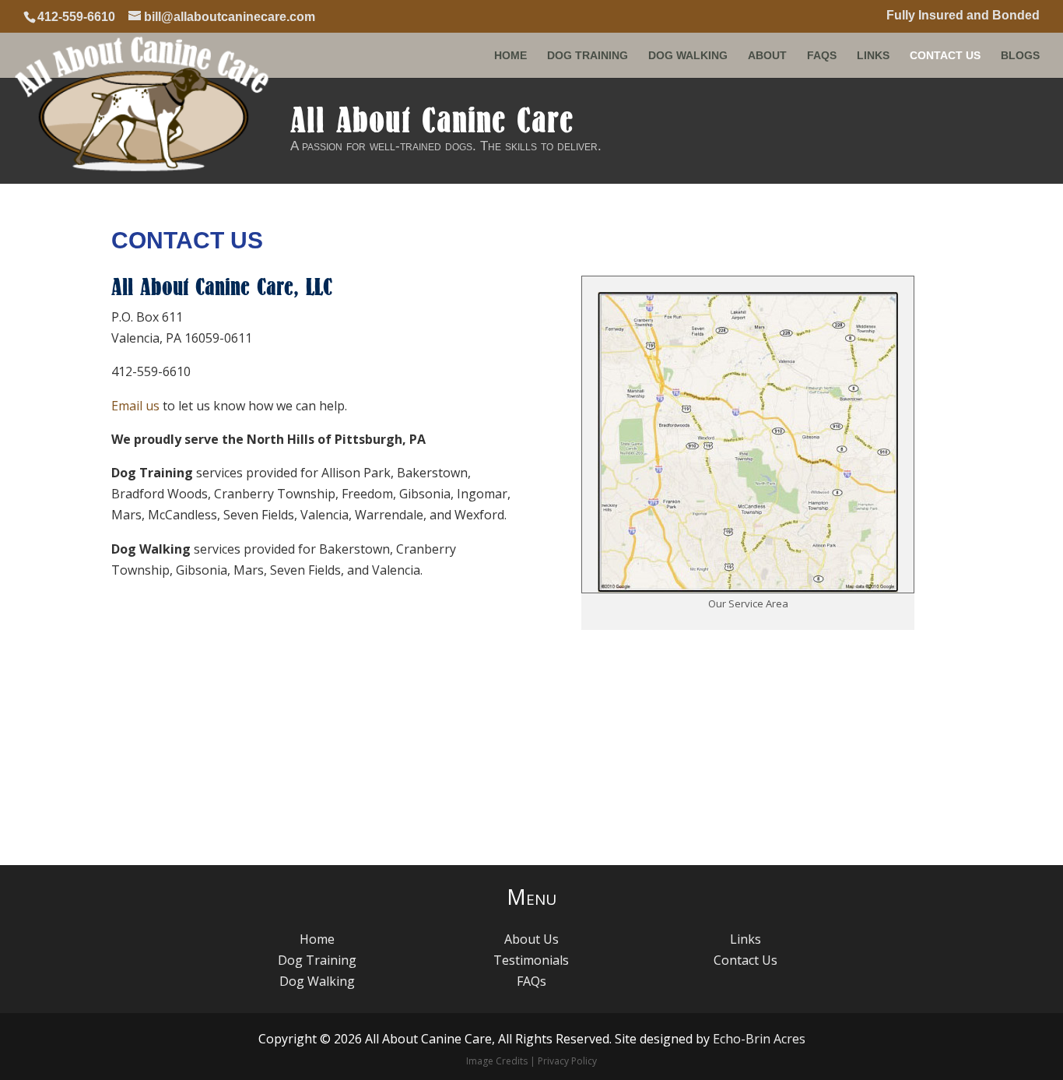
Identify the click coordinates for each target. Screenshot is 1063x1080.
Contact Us (945, 56)
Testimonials (531, 960)
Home (510, 56)
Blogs (1020, 56)
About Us (531, 939)
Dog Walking (688, 56)
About (767, 56)
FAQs (822, 56)
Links (873, 56)
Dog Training (587, 56)
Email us (135, 405)
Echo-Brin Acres (759, 1038)
